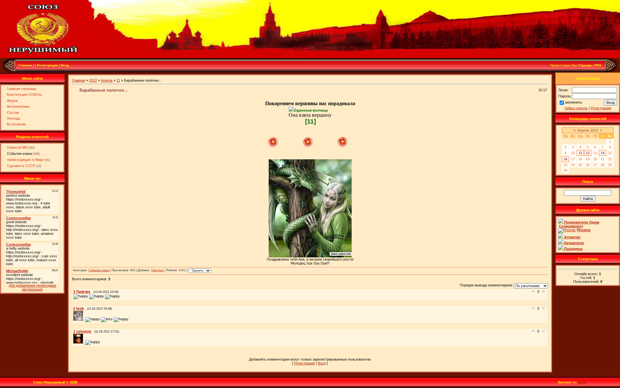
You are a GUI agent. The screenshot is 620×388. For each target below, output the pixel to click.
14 (602, 153)
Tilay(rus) (157, 270)
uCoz (582, 382)
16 (565, 159)
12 (588, 153)
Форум (12, 101)
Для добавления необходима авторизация (32, 287)
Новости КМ (17, 147)
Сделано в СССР (21, 166)
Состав (13, 112)
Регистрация (304, 363)
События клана (19, 153)
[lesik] (79, 319)
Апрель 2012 (587, 130)
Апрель (107, 80)
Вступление (16, 124)
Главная (78, 80)
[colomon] (79, 342)
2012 (93, 80)
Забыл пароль (576, 108)
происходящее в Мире (25, 160)
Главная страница (21, 89)
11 (118, 80)
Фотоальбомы (18, 106)
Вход (322, 363)
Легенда (13, 118)
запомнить (573, 102)
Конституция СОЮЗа (24, 94)
